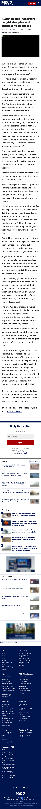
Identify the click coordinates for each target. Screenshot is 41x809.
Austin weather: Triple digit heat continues (15, 579)
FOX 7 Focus (23, 681)
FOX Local (6, 674)
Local (3, 653)
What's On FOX (6, 704)
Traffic (4, 656)
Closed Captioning (7, 718)
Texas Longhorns (7, 733)
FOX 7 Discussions (24, 691)
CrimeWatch (23, 677)
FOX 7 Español (6, 681)
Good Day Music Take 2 (8, 691)
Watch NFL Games (7, 752)
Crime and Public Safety (7, 663)
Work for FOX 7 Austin (8, 713)
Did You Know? (23, 721)
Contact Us (5, 706)
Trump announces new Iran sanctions (13, 605)
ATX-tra (21, 693)
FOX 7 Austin (24, 29)
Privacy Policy (22, 452)
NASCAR (4, 740)
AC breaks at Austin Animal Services (12, 588)
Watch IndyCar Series (8, 765)
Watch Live (32, 3)
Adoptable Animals (25, 663)
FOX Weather (23, 719)
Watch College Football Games (9, 755)
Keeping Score (23, 656)
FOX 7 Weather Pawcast (23, 705)
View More (34, 462)
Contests (22, 665)
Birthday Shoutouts (25, 653)
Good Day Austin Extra (9, 688)
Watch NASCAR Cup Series (8, 761)
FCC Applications (7, 723)
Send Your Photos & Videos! (25, 713)
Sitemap (4, 669)
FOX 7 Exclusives (26, 674)
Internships (5, 716)
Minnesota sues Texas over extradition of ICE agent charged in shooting (15, 500)
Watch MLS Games (7, 777)
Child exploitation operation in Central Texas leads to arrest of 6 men (24, 540)
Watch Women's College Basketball (7, 772)
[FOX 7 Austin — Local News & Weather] (7, 3)
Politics (4, 660)
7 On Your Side (23, 679)
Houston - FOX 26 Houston (24, 736)
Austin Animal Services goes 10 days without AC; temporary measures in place (15, 474)
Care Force (22, 686)
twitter (16, 787)
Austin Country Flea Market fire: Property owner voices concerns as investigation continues (14, 483)
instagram (20, 787)
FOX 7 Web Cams (24, 716)
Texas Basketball (7, 742)
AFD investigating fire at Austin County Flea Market (15, 597)
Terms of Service (21, 454)
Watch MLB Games (8, 758)
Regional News (25, 730)
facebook (13, 787)
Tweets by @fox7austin (8, 643)
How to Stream (6, 677)
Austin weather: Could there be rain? (13, 614)
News (30, 29)
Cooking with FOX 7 (25, 658)
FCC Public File (6, 720)
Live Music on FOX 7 (25, 660)
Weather (22, 701)
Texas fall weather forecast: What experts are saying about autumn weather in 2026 (24, 523)
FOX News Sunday (7, 667)
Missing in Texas (24, 688)
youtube (24, 787)
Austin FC (4, 735)
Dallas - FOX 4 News (25, 733)
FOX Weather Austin (8, 686)
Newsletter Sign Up (7, 709)
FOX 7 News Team (7, 711)
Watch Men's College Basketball (8, 768)
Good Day (23, 651)
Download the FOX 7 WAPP (25, 709)
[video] (34, 581)
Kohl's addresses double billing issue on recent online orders (14, 465)
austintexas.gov (14, 411)
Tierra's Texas (6, 679)
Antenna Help (6, 725)
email (27, 787)
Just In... (5, 462)
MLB (3, 737)
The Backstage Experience (6, 695)
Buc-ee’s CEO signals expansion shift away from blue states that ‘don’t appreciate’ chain (15, 491)
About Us (5, 701)
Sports (4, 730)
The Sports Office (7, 684)
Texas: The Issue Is (25, 684)
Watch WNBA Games (8, 775)
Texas (3, 658)
